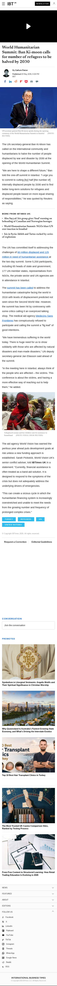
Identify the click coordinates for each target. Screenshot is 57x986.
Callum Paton (21, 70)
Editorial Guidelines (42, 542)
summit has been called (20, 287)
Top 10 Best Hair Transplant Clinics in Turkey (23, 775)
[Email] (31, 81)
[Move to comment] (36, 81)
